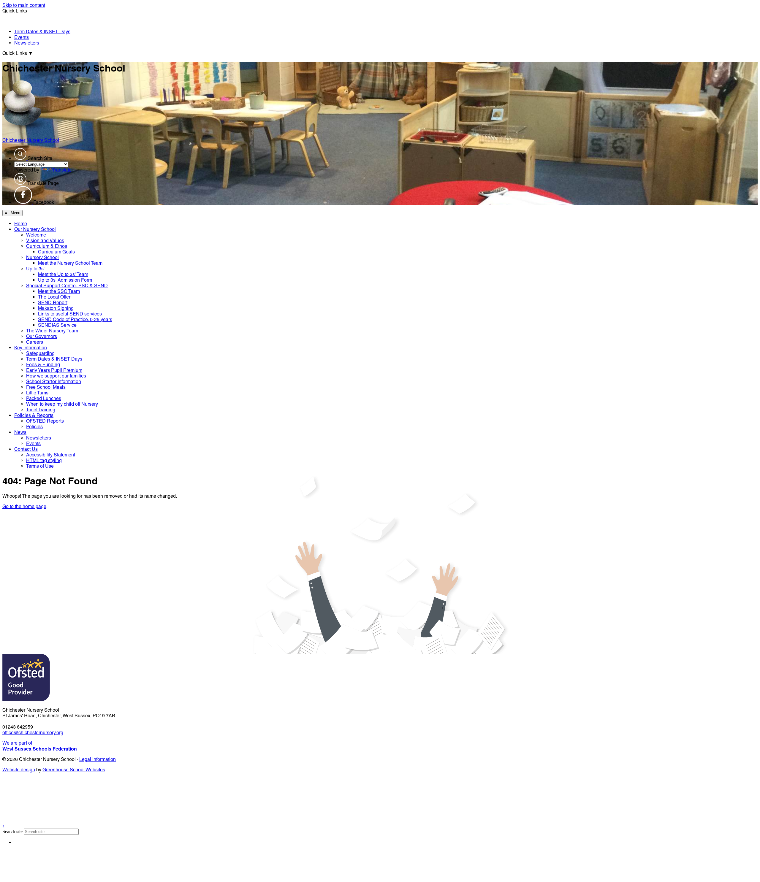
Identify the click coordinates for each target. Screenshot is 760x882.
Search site (12, 831)
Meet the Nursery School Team (70, 263)
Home (20, 223)
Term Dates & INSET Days (42, 31)
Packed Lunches (43, 398)
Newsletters (26, 43)
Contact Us (26, 449)
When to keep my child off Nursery (62, 404)
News (20, 432)
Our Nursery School (35, 229)
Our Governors (41, 336)
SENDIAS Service (57, 325)
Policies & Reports (33, 415)
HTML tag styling (44, 460)
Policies (34, 426)
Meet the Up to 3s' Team (63, 274)
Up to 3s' (35, 269)
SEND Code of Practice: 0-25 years (75, 319)
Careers (34, 342)
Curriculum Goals (56, 252)
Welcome (36, 235)
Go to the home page (24, 506)
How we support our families (56, 376)
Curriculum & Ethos (46, 246)
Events (21, 37)
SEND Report (52, 302)
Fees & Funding (43, 364)
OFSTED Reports (45, 421)
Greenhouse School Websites (73, 769)
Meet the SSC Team (59, 291)
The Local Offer (54, 297)
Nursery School (42, 257)
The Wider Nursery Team (52, 331)
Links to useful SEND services (70, 314)
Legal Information (97, 759)
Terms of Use (40, 466)
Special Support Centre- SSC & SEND (67, 285)
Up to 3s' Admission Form (65, 280)
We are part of (39, 746)
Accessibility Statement (50, 455)
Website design (18, 769)
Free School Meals (46, 387)
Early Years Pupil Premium (54, 370)
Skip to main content (23, 5)
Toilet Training (40, 410)
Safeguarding (40, 353)
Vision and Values (45, 240)
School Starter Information (53, 381)
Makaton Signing (56, 308)
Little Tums (37, 393)
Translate (62, 170)
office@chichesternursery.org (32, 732)
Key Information (30, 347)
